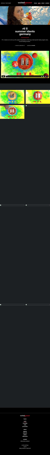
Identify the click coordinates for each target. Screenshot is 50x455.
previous (3, 3)
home (35, 3)
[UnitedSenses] (25, 3)
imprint (25, 446)
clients (25, 434)
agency (25, 431)
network (25, 433)
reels (25, 424)
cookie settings (25, 445)
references (25, 436)
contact (47, 3)
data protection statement (25, 441)
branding (25, 423)
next (7, 3)
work (39, 3)
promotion (25, 426)
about (42, 3)
